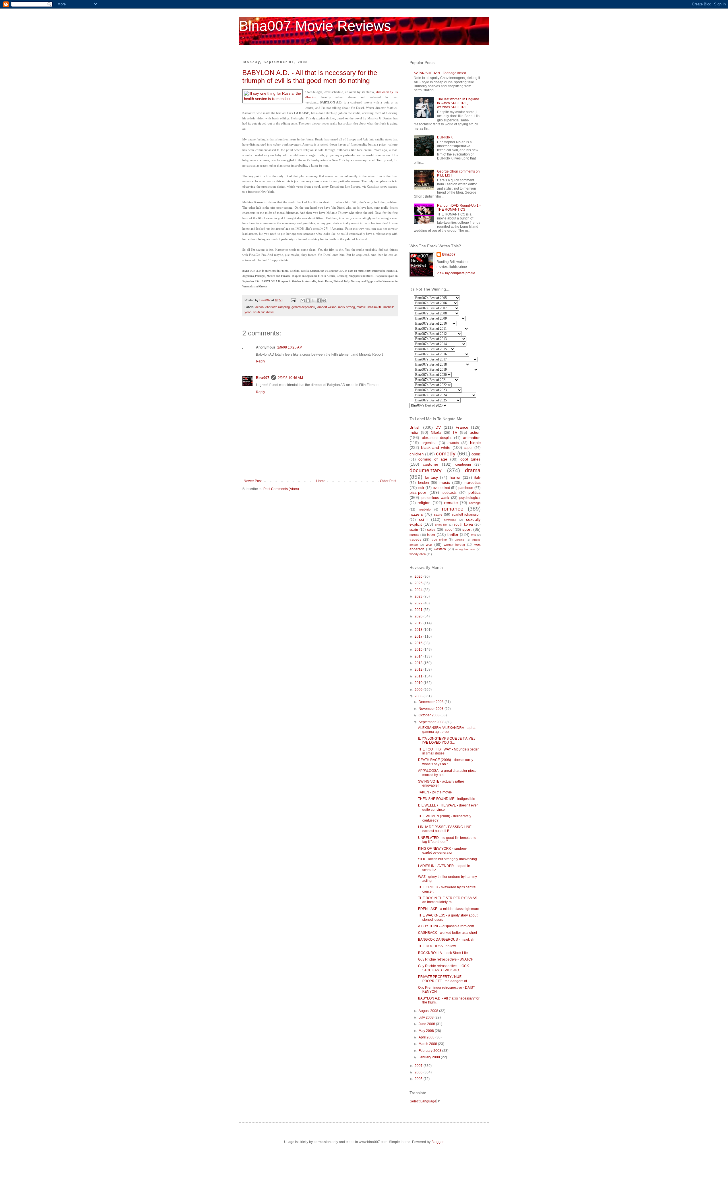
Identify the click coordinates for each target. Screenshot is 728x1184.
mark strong (346, 307)
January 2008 (430, 1057)
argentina (429, 443)
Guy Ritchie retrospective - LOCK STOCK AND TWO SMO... (443, 968)
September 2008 (432, 722)
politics (474, 492)
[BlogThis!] (308, 300)
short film (441, 524)
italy (477, 478)
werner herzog (454, 544)
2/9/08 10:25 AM (289, 347)
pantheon (465, 488)
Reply (260, 361)
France (462, 427)
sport (466, 529)
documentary (426, 470)
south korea (463, 524)
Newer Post (253, 481)
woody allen (418, 554)
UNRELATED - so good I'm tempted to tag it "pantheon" (447, 840)
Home (321, 481)
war (429, 544)
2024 (419, 590)
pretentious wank (435, 498)
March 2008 (428, 1044)
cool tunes (470, 459)
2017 (419, 636)
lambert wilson (326, 307)
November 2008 (431, 709)
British (415, 427)
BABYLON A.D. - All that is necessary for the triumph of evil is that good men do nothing (309, 76)
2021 (419, 610)
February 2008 (430, 1051)
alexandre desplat (437, 438)
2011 (419, 676)
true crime (439, 539)
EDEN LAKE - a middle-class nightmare (448, 909)
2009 (419, 690)
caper (468, 448)
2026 (419, 576)
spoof (449, 530)
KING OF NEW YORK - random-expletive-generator (442, 851)
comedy (446, 454)
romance (453, 509)
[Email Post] (293, 300)
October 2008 (429, 715)
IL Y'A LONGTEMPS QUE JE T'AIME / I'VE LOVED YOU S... (446, 741)
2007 (419, 1066)
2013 (419, 663)
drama (473, 470)
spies (431, 530)
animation (472, 437)
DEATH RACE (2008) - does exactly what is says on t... (445, 762)
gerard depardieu (303, 307)
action (259, 307)
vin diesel (267, 312)
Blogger (437, 1142)
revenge (475, 503)
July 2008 (427, 1017)
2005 (419, 1079)
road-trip (425, 509)
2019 (419, 623)
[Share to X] (313, 300)
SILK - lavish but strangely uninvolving (447, 859)
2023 (419, 596)
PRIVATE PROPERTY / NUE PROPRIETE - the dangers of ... (444, 979)
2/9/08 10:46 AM (290, 378)
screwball (450, 519)
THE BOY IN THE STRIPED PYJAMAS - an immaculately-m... (448, 900)
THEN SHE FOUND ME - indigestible (446, 799)
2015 (419, 650)
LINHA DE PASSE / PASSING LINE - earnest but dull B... (445, 829)
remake (451, 502)
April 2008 (427, 1037)
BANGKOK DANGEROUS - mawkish (446, 940)
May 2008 (427, 1031)
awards (453, 443)
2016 (419, 643)
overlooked (441, 488)
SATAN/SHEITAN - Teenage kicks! (440, 73)
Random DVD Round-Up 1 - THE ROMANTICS (459, 207)
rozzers (416, 514)
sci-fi (256, 312)
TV (454, 432)
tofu (473, 534)
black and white (435, 447)
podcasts (449, 493)
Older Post (388, 481)
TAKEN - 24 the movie (435, 792)
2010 (419, 683)
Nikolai (436, 433)
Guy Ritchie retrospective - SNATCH (445, 959)
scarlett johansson (466, 515)
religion (424, 502)
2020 (419, 616)
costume (430, 464)
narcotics (472, 482)
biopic (475, 442)
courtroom (463, 464)
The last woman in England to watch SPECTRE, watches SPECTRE (458, 103)
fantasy (431, 477)
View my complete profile (456, 273)
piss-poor (418, 492)
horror (455, 477)
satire (438, 515)
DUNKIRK (445, 137)
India (414, 432)
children (417, 454)
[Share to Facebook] (319, 300)
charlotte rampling (277, 307)
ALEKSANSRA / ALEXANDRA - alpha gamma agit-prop (446, 730)
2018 (419, 630)
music (444, 482)
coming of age (432, 459)
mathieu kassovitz (369, 307)
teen (431, 534)
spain (414, 530)
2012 (419, 669)
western (440, 549)
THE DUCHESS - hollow (437, 946)
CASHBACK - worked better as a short (447, 933)
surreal (414, 534)
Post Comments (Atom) (281, 489)
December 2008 (431, 702)
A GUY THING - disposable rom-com (446, 926)
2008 (419, 696)
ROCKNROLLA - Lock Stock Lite (443, 953)
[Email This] (302, 300)
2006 (419, 1072)
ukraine (459, 539)
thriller (452, 534)
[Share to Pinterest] (324, 300)
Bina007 (262, 378)
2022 (419, 603)
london (423, 483)
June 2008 (427, 1024)
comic (476, 454)
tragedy (415, 540)
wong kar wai (465, 549)
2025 (419, 583)
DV (438, 427)
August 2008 (429, 1011)
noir (421, 488)
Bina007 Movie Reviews (315, 26)
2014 (419, 656)
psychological (470, 498)
